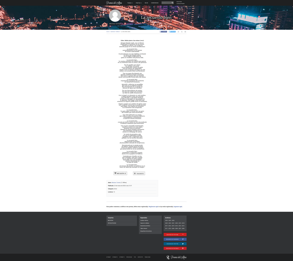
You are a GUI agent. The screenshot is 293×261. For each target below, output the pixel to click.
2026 (166, 220)
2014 (176, 225)
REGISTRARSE (181, 3)
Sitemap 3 (122, 257)
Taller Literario (143, 228)
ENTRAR (180, 1)
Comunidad (154, 3)
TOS (135, 257)
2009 (173, 228)
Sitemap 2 (115, 257)
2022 (170, 223)
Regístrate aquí (153, 206)
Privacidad (129, 257)
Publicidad (147, 257)
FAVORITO (140, 173)
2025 (170, 220)
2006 (183, 228)
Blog (146, 3)
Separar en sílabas (144, 223)
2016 (170, 225)
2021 (173, 223)
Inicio (107, 31)
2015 (173, 225)
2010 (170, 228)
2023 (166, 223)
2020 (176, 223)
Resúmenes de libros (145, 225)
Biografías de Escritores (146, 231)
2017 (166, 225)
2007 (180, 228)
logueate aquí (178, 206)
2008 (176, 228)
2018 (183, 223)
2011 (166, 228)
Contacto (140, 257)
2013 (180, 225)
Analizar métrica (144, 220)
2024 (173, 220)
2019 (180, 223)
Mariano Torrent (115, 31)
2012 (183, 225)
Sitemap (108, 257)
